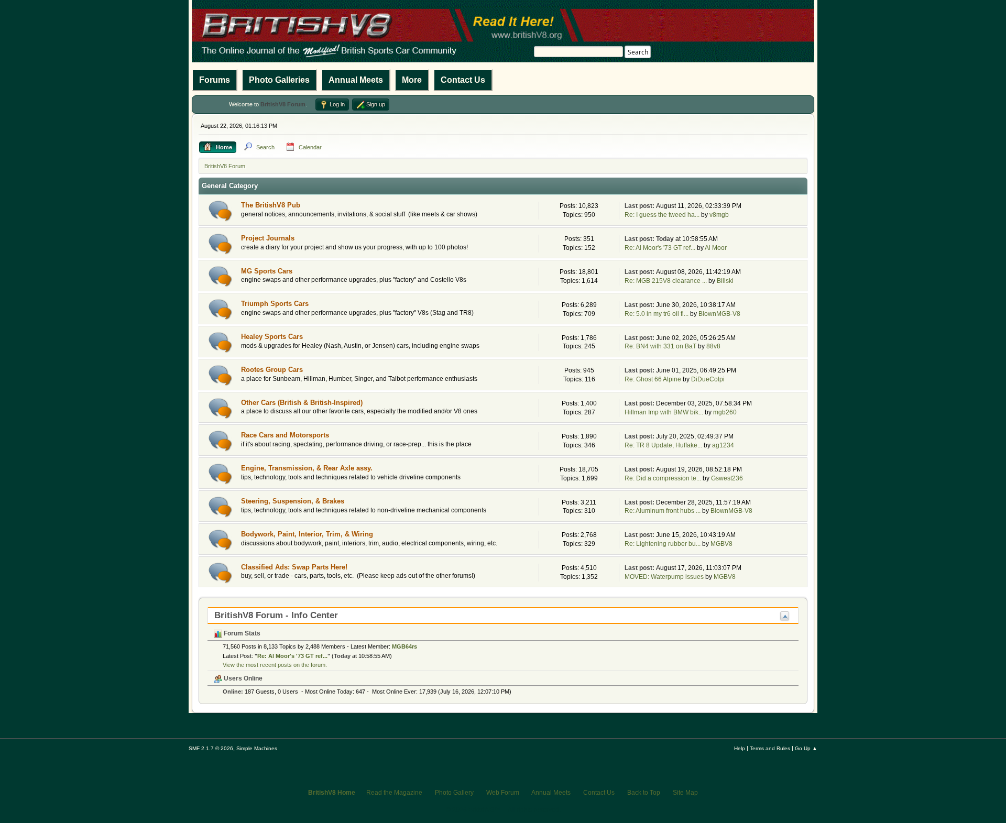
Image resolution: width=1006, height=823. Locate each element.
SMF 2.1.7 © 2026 (211, 748)
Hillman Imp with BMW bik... (664, 412)
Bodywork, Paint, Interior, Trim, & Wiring (307, 534)
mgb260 (725, 412)
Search (638, 52)
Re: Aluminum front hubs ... (663, 510)
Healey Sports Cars (272, 337)
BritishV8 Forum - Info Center (276, 615)
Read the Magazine (394, 792)
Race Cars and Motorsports (285, 435)
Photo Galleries (279, 79)
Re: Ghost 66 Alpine (653, 379)
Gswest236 (727, 478)
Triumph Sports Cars (275, 304)
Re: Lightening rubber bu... (663, 543)
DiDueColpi (708, 379)
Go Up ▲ (806, 748)
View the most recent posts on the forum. (275, 665)
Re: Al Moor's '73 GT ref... (660, 247)
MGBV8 (721, 543)
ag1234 (723, 445)
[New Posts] (220, 211)
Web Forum (502, 792)
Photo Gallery (454, 792)
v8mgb (719, 214)
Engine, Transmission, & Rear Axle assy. (307, 468)
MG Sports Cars (266, 271)
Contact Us (463, 79)
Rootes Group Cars (272, 370)
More (412, 79)
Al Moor (716, 247)
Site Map (685, 792)
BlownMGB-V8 (719, 313)
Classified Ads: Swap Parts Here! (294, 567)
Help (739, 748)
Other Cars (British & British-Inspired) (302, 403)
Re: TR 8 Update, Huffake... (663, 445)
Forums (214, 79)
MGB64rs (404, 646)
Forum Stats (241, 633)
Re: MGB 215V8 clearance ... (666, 280)
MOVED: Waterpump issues (664, 576)
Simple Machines (256, 748)
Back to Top (643, 792)
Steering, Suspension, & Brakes (292, 501)
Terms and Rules (770, 748)
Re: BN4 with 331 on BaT (660, 346)
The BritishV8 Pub (270, 205)
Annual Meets (356, 79)
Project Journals (267, 238)
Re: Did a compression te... (663, 478)
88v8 (713, 346)
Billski (725, 280)
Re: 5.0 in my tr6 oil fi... (656, 313)
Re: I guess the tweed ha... (662, 214)
